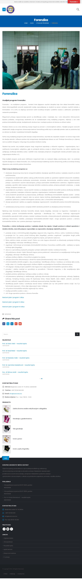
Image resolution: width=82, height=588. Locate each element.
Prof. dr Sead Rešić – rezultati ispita (14, 351)
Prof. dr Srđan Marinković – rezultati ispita (17, 497)
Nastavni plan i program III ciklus (13, 307)
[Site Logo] (10, 9)
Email (20, 323)
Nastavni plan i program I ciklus (13, 297)
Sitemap (12, 574)
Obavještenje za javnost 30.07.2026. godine (18, 485)
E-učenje (7, 557)
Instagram (11, 529)
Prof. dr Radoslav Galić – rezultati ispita (15, 358)
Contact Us (21, 574)
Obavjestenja (8, 542)
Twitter (7, 323)
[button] (4, 9)
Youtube (7, 529)
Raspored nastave (10, 553)
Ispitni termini (8, 549)
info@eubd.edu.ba (16, 394)
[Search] (77, 334)
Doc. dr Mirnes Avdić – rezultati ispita (15, 372)
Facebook (3, 323)
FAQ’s (5, 574)
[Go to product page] (6, 409)
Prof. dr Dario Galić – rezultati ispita (14, 344)
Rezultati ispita (8, 546)
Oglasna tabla (8, 538)
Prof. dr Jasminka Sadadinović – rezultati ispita (18, 365)
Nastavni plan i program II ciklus (13, 302)
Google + (16, 323)
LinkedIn (11, 323)
